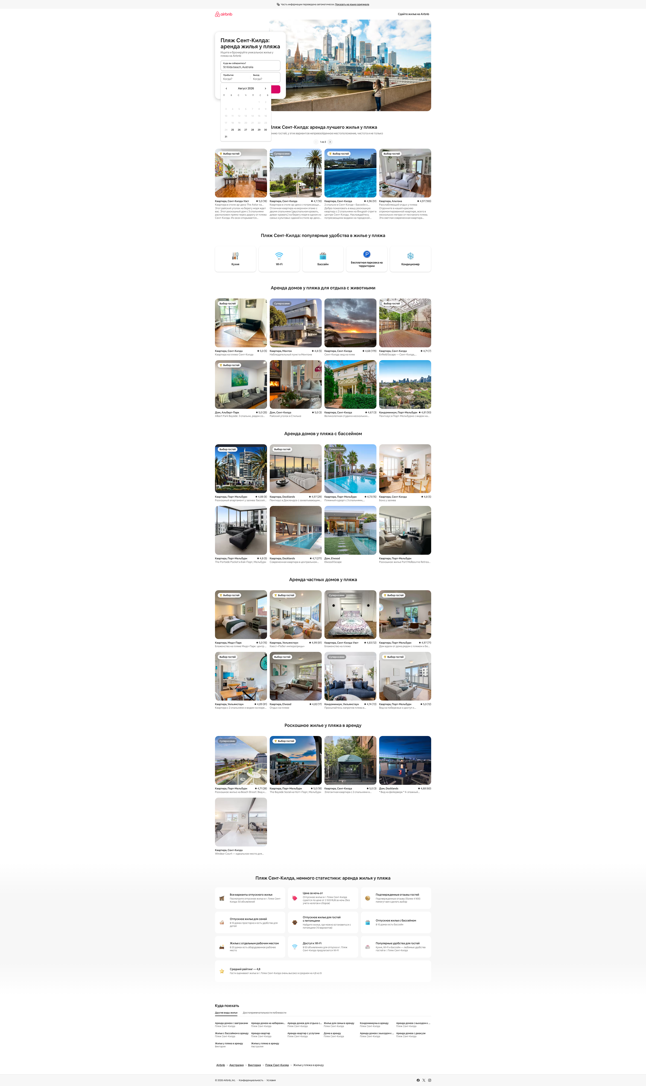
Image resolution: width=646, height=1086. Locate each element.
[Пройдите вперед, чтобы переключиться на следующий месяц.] (265, 89)
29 (259, 129)
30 (265, 129)
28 (252, 129)
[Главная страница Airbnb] (223, 14)
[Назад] (316, 142)
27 (245, 129)
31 (226, 136)
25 (232, 129)
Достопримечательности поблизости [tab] (264, 1012)
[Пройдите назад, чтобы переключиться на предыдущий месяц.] (226, 89)
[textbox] (235, 79)
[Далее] (330, 142)
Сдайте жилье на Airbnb (413, 14)
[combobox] (250, 67)
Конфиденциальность (251, 1080)
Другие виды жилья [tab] (226, 1012)
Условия (271, 1080)
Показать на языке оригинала (352, 4)
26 (239, 129)
